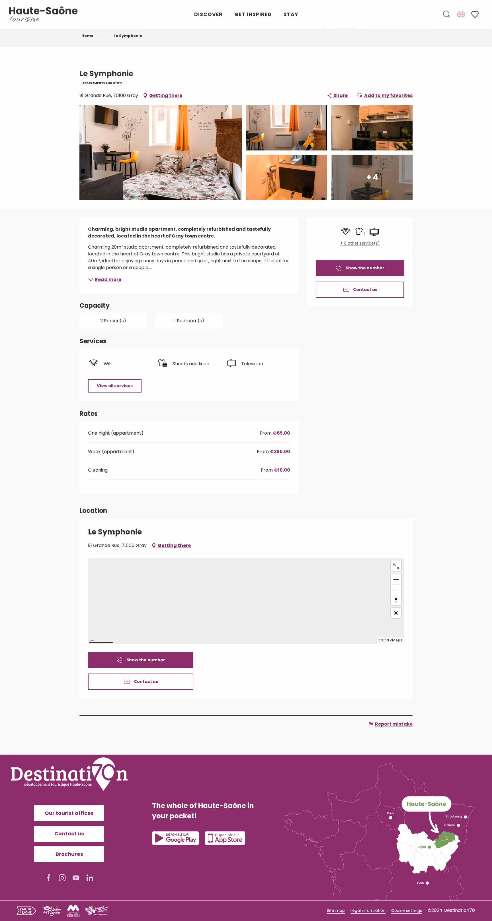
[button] (446, 14)
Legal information (368, 910)
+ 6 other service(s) (360, 243)
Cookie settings (406, 910)
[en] (461, 14)
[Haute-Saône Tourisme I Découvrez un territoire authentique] (43, 14)
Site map (336, 910)
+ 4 (372, 177)
